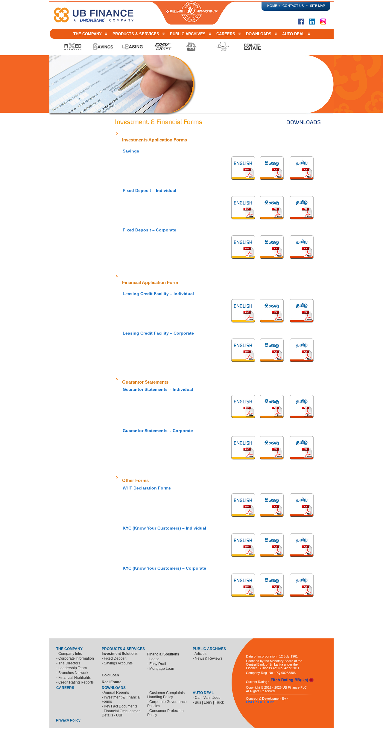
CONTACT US (293, 5)
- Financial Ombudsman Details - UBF (121, 713)
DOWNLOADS (259, 34)
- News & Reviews (207, 658)
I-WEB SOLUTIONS (260, 702)
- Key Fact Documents (119, 706)
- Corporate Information (75, 658)
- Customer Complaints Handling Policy (166, 695)
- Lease (153, 659)
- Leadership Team (71, 668)
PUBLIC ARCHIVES (188, 34)
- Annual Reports (115, 692)
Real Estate (111, 682)
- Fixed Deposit (114, 658)
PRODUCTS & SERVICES (136, 34)
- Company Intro (69, 654)
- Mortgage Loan (160, 669)
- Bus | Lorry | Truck (208, 702)
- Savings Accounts (117, 663)
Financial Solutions (163, 654)
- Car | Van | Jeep (207, 698)
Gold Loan (110, 675)
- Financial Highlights (73, 677)
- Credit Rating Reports (75, 682)
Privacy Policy (68, 720)
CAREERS (226, 34)
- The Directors (68, 663)
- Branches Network (72, 673)
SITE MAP (317, 5)
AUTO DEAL (293, 34)
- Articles (199, 654)
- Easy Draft (156, 664)
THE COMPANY (88, 34)
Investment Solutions (120, 654)
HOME (272, 5)
